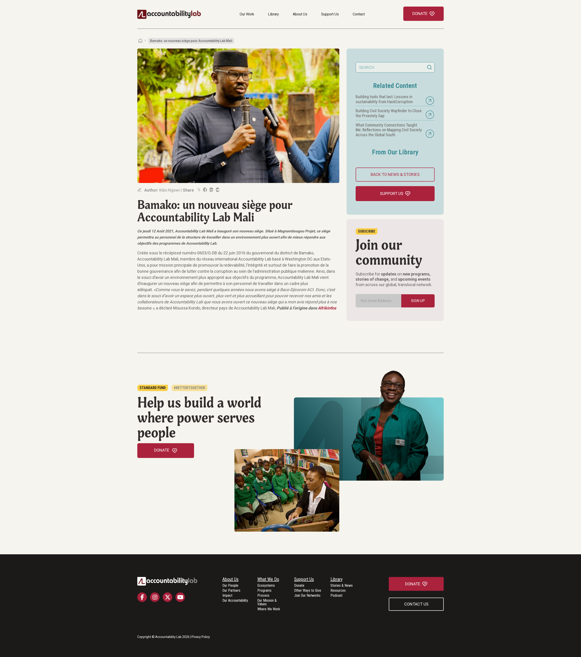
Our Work (247, 14)
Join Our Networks (307, 596)
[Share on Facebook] (204, 189)
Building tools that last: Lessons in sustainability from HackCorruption (384, 99)
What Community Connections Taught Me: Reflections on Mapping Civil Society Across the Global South (389, 130)
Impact (227, 596)
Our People (230, 586)
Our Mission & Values (267, 602)
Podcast (336, 596)
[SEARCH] (429, 67)
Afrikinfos (327, 308)
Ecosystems (266, 586)
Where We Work (268, 609)
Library (273, 14)
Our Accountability (235, 601)
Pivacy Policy (201, 637)
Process (263, 596)
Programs (264, 591)
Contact (359, 14)
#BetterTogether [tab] (189, 388)
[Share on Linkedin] (211, 189)
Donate (299, 586)
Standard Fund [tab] (153, 388)
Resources (338, 591)
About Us (300, 14)
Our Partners (231, 591)
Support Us (330, 14)
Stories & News (341, 586)
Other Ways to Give (307, 591)
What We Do (268, 579)
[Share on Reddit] (217, 189)
